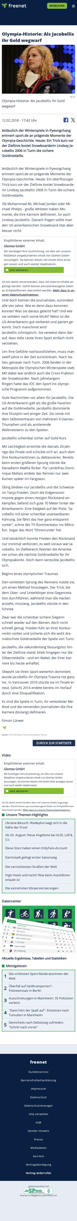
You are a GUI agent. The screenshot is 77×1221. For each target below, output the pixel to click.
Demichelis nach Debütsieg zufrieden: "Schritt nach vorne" (36, 1024)
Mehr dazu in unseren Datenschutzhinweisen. (46, 810)
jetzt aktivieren (19, 270)
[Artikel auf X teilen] (73, 119)
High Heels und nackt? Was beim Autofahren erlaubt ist (37, 877)
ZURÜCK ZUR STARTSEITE (54, 743)
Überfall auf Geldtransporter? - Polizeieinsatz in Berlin (31, 988)
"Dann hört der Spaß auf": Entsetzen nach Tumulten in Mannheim (39, 1012)
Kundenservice (39, 1072)
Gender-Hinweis (38, 1131)
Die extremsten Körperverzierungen (31, 888)
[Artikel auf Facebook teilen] (66, 119)
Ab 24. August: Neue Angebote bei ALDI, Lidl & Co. (39, 837)
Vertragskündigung (38, 1164)
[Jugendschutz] (38, 1190)
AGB (38, 1122)
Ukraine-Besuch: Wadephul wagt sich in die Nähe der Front (36, 825)
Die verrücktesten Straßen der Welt (31, 866)
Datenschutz (38, 1097)
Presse (38, 1139)
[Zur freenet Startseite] (14, 5)
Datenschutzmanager (38, 1105)
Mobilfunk (57, 5)
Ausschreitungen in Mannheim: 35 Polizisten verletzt (41, 1000)
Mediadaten (38, 1147)
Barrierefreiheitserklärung (38, 1080)
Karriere (38, 1156)
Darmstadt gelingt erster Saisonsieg (31, 857)
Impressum (38, 1088)
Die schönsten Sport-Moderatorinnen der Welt (39, 976)
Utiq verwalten (38, 1114)
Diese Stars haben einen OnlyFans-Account (36, 848)
